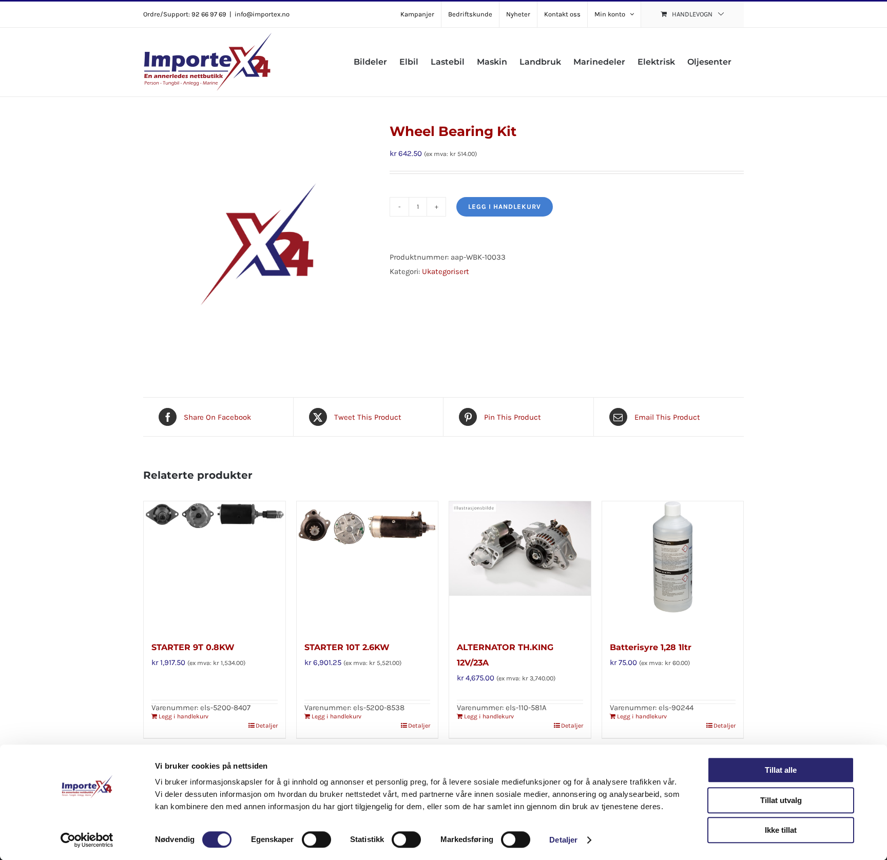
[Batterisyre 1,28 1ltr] (673, 565)
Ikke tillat (781, 830)
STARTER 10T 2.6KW (347, 647)
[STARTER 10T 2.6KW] (367, 565)
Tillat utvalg (781, 800)
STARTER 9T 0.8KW (193, 647)
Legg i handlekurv (504, 206)
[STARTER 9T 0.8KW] (214, 565)
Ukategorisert (445, 271)
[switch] (316, 839)
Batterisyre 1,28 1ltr (650, 647)
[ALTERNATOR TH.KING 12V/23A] (520, 565)
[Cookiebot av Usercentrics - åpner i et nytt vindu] (87, 840)
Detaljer (563, 839)
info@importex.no (262, 14)
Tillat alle (781, 770)
